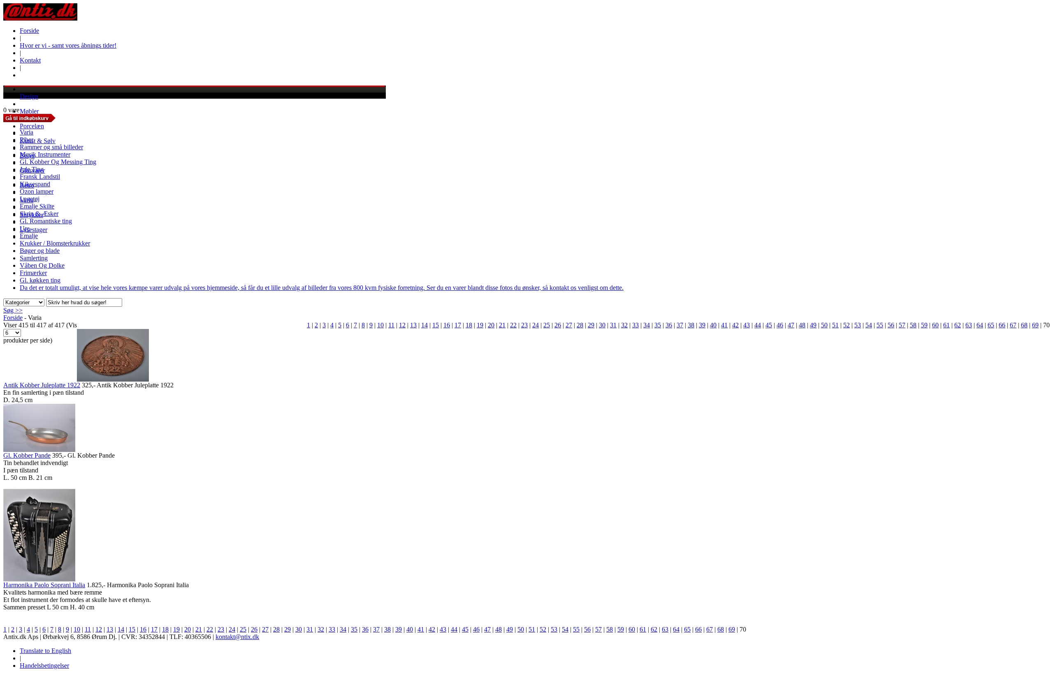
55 (880, 325)
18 (469, 325)
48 (802, 325)
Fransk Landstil (40, 176)
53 (857, 325)
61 (946, 325)
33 (635, 325)
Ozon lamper (36, 191)
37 (680, 325)
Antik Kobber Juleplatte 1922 (41, 385)
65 (991, 325)
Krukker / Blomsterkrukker (55, 243)
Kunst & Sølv (38, 140)
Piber (26, 139)
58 (913, 325)
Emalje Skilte (37, 206)
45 (768, 325)
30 (602, 325)
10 (380, 325)
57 (902, 325)
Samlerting (34, 258)
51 (835, 325)
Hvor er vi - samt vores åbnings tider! (68, 45)
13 (413, 325)
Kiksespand (35, 184)
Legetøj (29, 198)
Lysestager (33, 229)
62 (957, 325)
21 (502, 325)
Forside (29, 30)
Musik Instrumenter (45, 154)
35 (657, 325)
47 (791, 325)
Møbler (29, 111)
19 (480, 325)
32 (624, 325)
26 (557, 325)
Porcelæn (32, 126)
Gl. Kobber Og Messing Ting (58, 161)
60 (935, 325)
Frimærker (33, 272)
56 (891, 325)
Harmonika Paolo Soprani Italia (44, 584)
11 (391, 325)
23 (524, 325)
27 (569, 325)
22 (513, 325)
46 (780, 325)
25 (546, 325)
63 (968, 325)
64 (979, 325)
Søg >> (13, 310)
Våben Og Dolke (42, 265)
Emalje (29, 235)
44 (757, 325)
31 (613, 325)
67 (1013, 325)
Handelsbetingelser (44, 665)
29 (591, 325)
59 (924, 325)
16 (446, 325)
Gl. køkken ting (40, 280)
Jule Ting (32, 169)
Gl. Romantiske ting (46, 221)
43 (746, 325)
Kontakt (30, 60)
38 (691, 325)
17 (458, 325)
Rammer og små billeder (51, 147)
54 (868, 325)
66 (1002, 325)
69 (1035, 325)
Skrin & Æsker (39, 213)
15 (435, 325)
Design (29, 96)
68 (1024, 325)
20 (491, 325)
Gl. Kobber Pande (27, 455)
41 (724, 325)
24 (535, 325)
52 (846, 325)
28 (580, 325)
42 (735, 325)
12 (402, 325)
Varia (26, 132)
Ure (25, 228)
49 (813, 325)
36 (669, 325)
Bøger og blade (40, 250)
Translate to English (45, 650)
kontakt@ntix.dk (237, 636)
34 (646, 325)
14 (424, 325)
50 (824, 325)
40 (713, 325)
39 (702, 325)
